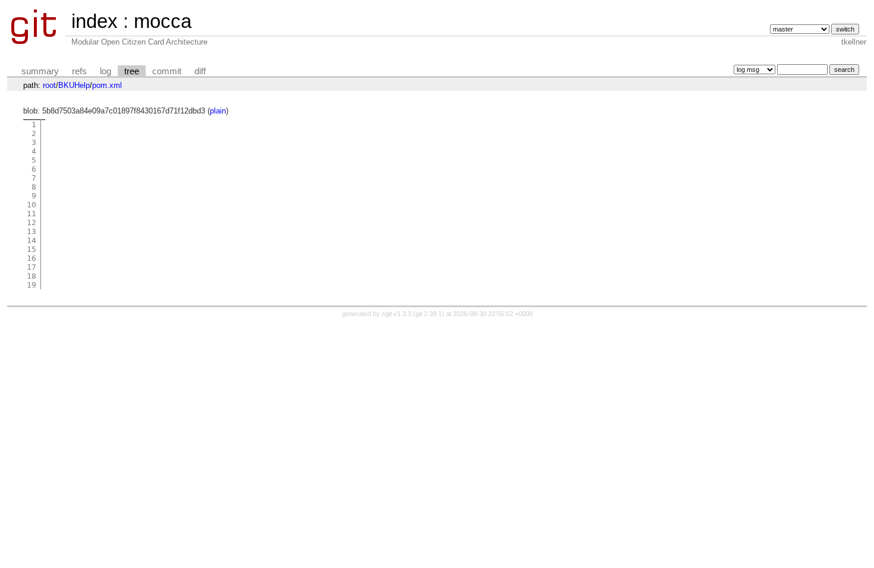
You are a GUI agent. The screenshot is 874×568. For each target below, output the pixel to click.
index (94, 21)
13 (31, 231)
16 (31, 258)
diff (200, 71)
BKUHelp (74, 85)
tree (131, 71)
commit (166, 71)
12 (31, 222)
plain (218, 110)
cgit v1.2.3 (396, 313)
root (49, 85)
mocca (162, 21)
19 (31, 284)
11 (31, 213)
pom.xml (107, 85)
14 (31, 240)
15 (31, 249)
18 (31, 276)
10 (31, 204)
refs (79, 71)
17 (31, 267)
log (105, 71)
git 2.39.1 (429, 313)
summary (40, 71)
